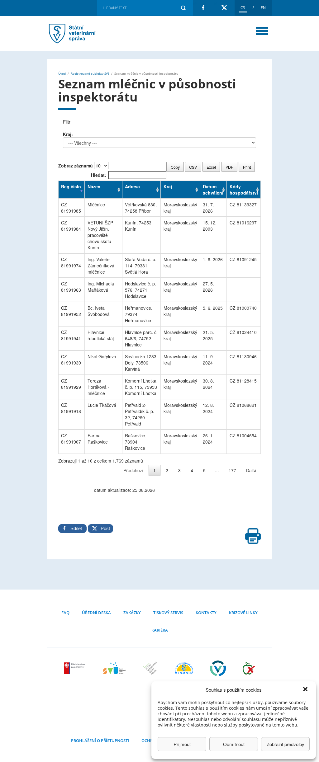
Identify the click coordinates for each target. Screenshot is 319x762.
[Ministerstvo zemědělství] (75, 672)
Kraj (168, 186)
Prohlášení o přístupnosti (100, 740)
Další (251, 470)
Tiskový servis (168, 612)
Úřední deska (96, 612)
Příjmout (182, 744)
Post (103, 528)
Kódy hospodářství (244, 189)
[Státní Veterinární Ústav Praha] (150, 672)
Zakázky (132, 612)
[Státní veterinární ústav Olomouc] (184, 672)
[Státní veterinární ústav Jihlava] (114, 672)
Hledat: (98, 175)
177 (232, 470)
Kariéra (159, 630)
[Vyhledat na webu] (183, 8)
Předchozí (133, 470)
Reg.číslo (71, 186)
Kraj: (68, 134)
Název (94, 186)
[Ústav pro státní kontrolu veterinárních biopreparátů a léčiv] (218, 672)
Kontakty (206, 612)
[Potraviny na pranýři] (249, 672)
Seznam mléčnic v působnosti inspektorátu (80, 33)
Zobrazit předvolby (285, 744)
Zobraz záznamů (76, 165)
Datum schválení (213, 189)
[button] (306, 690)
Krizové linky (243, 612)
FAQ (65, 612)
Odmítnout (234, 744)
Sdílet (76, 528)
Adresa (132, 186)
